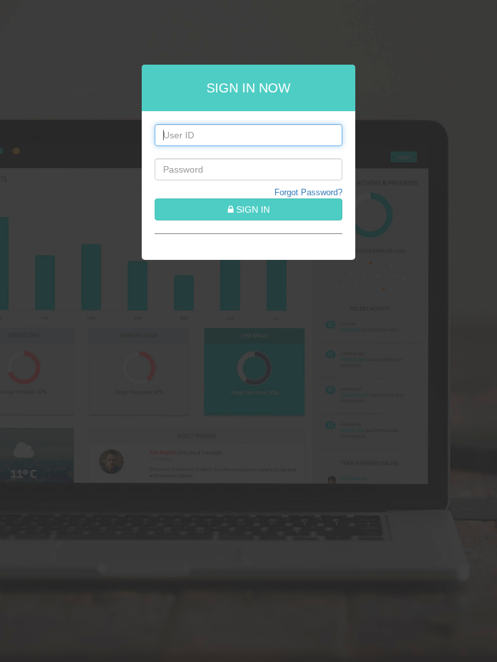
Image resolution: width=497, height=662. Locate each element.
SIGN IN (252, 209)
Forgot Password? (308, 192)
